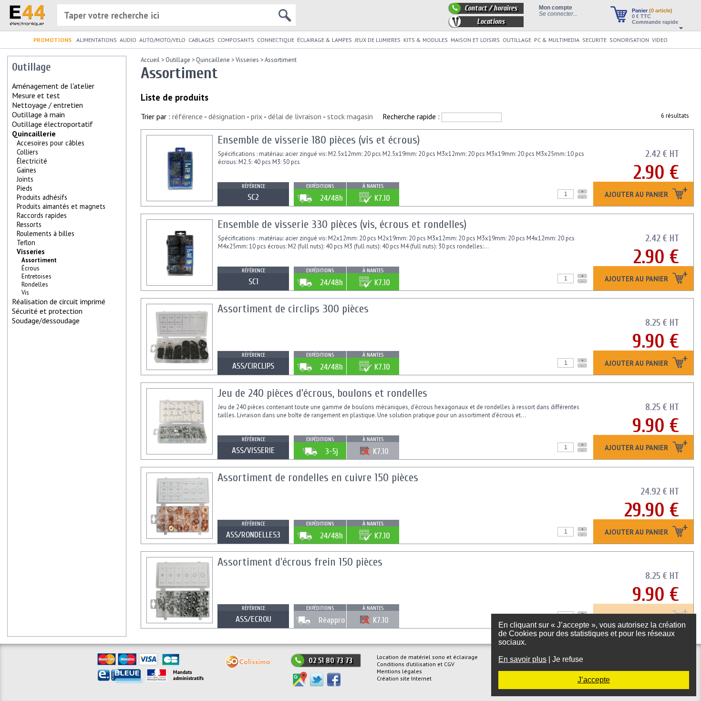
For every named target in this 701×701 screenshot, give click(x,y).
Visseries (31, 251)
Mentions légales (399, 671)
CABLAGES (201, 39)
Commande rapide (655, 22)
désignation (226, 116)
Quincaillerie (34, 133)
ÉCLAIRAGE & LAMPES (324, 39)
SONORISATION (629, 39)
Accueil (150, 60)
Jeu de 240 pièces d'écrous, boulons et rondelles (322, 393)
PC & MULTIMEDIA (556, 39)
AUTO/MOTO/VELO (162, 39)
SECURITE (594, 39)
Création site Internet (404, 678)
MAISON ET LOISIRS (475, 39)
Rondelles (34, 284)
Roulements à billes (45, 233)
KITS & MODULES (425, 39)
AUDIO (128, 39)
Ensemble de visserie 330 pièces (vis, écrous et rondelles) (341, 224)
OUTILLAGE (517, 39)
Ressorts (29, 224)
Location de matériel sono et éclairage (427, 656)
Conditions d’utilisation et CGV (415, 664)
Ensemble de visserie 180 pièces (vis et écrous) (318, 140)
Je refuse (567, 659)
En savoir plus (522, 659)
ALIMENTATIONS (96, 39)
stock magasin (350, 116)
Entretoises (36, 276)
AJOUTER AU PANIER (637, 194)
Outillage (177, 60)
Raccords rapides (42, 215)
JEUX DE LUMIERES (378, 39)
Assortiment (281, 60)
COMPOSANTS (235, 39)
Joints (25, 179)
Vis (25, 293)
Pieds (24, 188)
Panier (652, 10)
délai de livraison (294, 116)
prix (256, 116)
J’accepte (593, 680)
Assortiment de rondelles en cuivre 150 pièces (317, 477)
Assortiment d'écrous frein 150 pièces (299, 562)
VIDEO (660, 39)
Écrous (30, 268)
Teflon (26, 242)
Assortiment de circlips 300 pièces (293, 308)
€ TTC (641, 16)
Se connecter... (558, 13)
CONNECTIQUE (275, 39)
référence (187, 116)
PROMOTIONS (52, 39)
